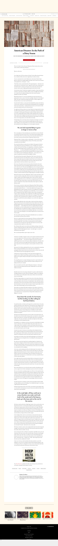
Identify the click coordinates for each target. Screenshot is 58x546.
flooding (20, 468)
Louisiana (38, 468)
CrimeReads (54, 15)
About (29, 532)
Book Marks (49, 15)
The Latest (29, 508)
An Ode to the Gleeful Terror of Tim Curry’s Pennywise (10, 519)
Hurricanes (29, 468)
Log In (29, 16)
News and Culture (19, 15)
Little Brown (33, 468)
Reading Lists (37, 15)
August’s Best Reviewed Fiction (48, 519)
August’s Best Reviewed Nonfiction (35, 519)
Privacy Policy (29, 539)
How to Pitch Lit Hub (29, 535)
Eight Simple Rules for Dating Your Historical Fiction (22, 519)
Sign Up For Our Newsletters (29, 534)
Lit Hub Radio (32, 15)
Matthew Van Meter (43, 468)
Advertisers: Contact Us (29, 537)
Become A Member (26, 15)
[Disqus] (29, 491)
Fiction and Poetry (12, 15)
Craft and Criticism (5, 15)
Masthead (29, 530)
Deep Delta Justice (19, 464)
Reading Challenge (43, 15)
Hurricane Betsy (24, 468)
